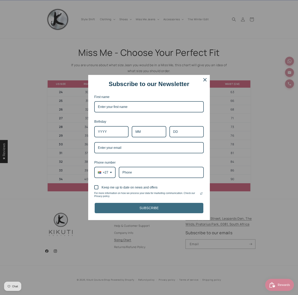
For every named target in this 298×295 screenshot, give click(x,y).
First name (101, 97)
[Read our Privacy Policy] (201, 193)
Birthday (100, 121)
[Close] (205, 80)
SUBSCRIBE (149, 208)
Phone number (105, 162)
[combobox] (105, 172)
